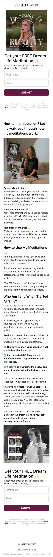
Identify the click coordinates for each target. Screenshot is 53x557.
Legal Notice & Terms (26, 550)
